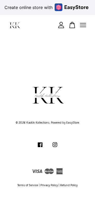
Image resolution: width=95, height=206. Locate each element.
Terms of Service (27, 185)
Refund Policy (69, 185)
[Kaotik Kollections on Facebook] (40, 147)
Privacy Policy (49, 185)
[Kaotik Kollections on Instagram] (55, 147)
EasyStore (72, 122)
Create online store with (28, 7)
